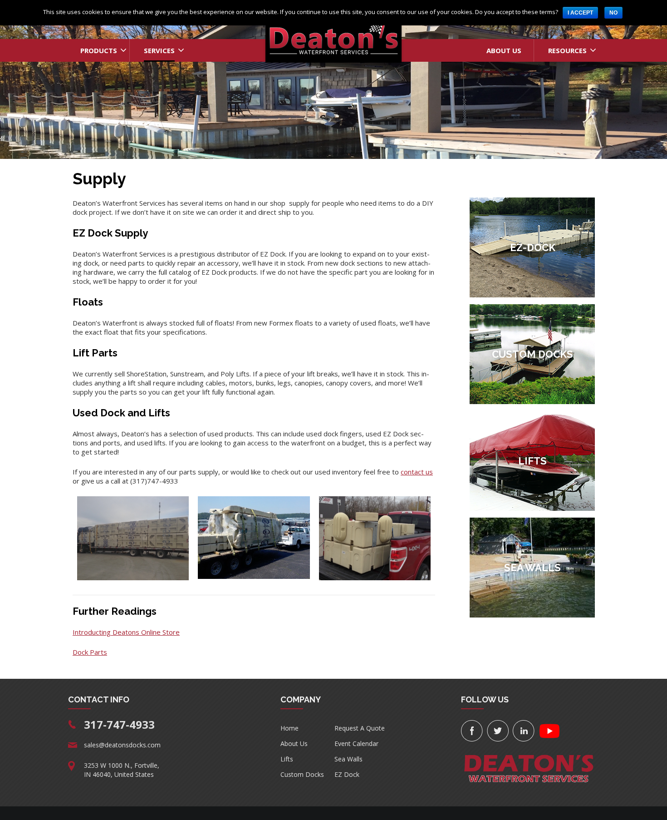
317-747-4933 (119, 724)
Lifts (286, 759)
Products (98, 50)
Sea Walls (348, 759)
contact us (417, 471)
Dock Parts (90, 652)
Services (159, 50)
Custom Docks (302, 774)
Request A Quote (359, 728)
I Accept (580, 13)
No (613, 13)
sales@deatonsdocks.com (122, 745)
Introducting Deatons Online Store (126, 632)
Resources (567, 50)
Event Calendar (356, 743)
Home (289, 728)
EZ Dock (346, 774)
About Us (503, 50)
